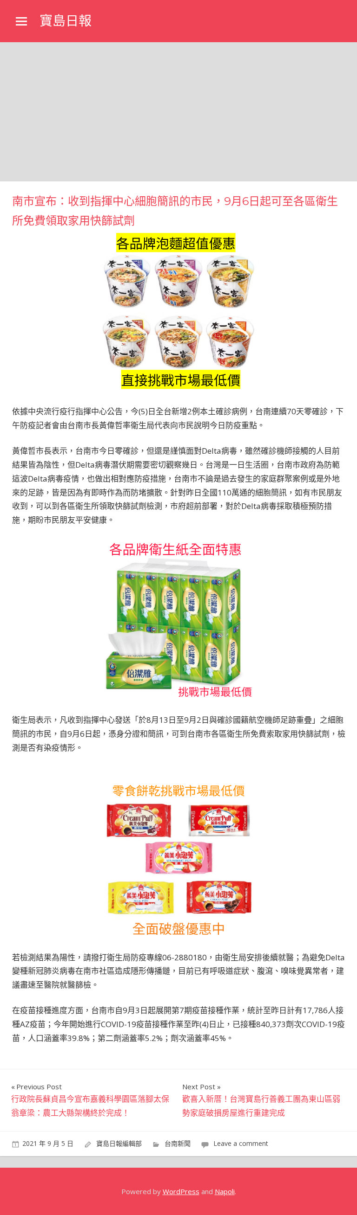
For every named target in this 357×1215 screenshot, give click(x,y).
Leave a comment (240, 1143)
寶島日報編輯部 (119, 1143)
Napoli (225, 1191)
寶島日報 (66, 21)
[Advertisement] (178, 112)
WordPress (181, 1191)
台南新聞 (178, 1143)
